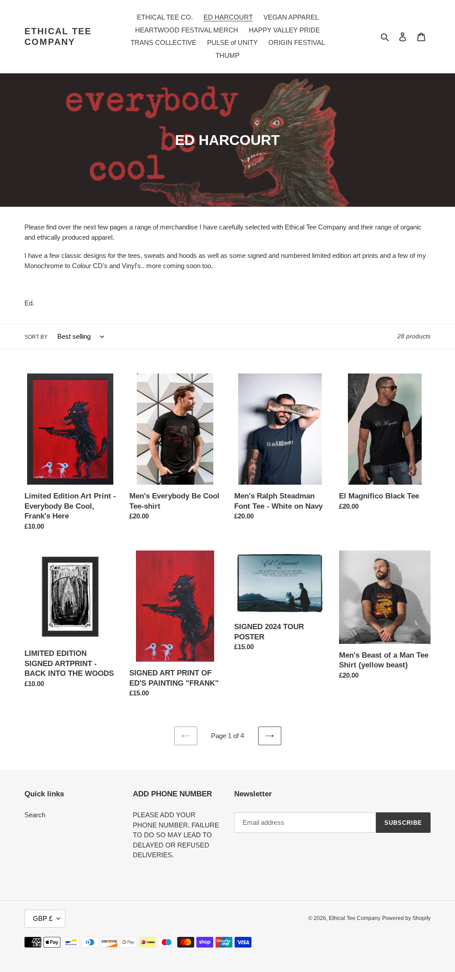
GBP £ (42, 918)
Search (34, 815)
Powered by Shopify (406, 918)
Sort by (36, 337)
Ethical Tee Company (58, 36)
